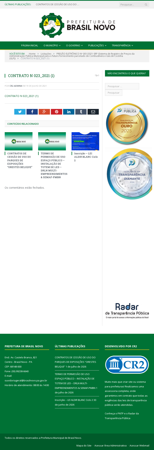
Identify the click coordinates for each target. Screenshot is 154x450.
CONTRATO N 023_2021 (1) (21, 96)
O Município (51, 45)
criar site (128, 381)
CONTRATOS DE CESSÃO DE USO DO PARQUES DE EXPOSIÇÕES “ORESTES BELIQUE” (58, 4)
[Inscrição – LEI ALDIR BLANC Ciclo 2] (85, 141)
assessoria (111, 391)
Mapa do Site (83, 445)
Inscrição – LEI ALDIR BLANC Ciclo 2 (86, 157)
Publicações (96, 45)
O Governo (73, 45)
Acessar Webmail (139, 445)
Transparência (121, 45)
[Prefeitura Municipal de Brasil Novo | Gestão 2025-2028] (77, 24)
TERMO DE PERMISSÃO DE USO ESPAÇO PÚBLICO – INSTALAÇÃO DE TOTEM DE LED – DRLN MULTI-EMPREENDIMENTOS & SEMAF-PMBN (54, 165)
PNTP (121, 413)
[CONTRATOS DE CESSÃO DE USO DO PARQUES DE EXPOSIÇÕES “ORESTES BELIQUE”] (18, 141)
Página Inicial (29, 45)
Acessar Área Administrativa (110, 445)
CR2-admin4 (16, 85)
